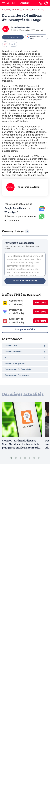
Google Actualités (14, 208)
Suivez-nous (13, 37)
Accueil (6, 10)
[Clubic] (25, 3)
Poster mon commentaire (25, 281)
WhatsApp (10, 212)
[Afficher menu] (3, 3)
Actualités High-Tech (22, 10)
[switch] (40, 3)
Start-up (39, 10)
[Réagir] (5, 44)
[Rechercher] (8, 3)
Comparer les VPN (25, 329)
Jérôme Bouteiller (22, 27)
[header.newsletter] (13, 3)
